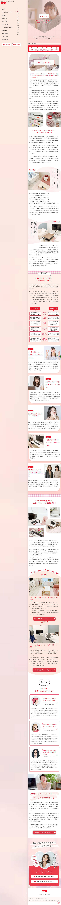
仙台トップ (32, 50)
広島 (18, 16)
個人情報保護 (47, 894)
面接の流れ (4, 18)
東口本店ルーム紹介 (37, 50)
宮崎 (18, 32)
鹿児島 (18, 34)
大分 (18, 30)
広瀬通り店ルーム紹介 (42, 50)
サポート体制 (5, 24)
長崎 (18, 27)
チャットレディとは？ (7, 12)
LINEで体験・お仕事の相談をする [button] (45, 881)
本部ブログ (4, 30)
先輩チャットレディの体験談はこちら (43, 832)
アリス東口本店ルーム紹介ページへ (43, 619)
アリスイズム (5, 36)
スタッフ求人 (5, 39)
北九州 (18, 20)
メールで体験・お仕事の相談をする (45, 877)
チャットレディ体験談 (7, 27)
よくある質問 (5, 33)
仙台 (18, 11)
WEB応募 (17, 44)
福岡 (18, 23)
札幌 (18, 9)
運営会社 (40, 894)
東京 (18, 13)
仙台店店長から (51, 50)
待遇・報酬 (4, 21)
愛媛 (18, 18)
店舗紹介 (4, 15)
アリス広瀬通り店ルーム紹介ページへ (43, 670)
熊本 (18, 25)
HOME (3, 9)
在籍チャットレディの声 (46, 50)
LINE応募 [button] (7, 44)
